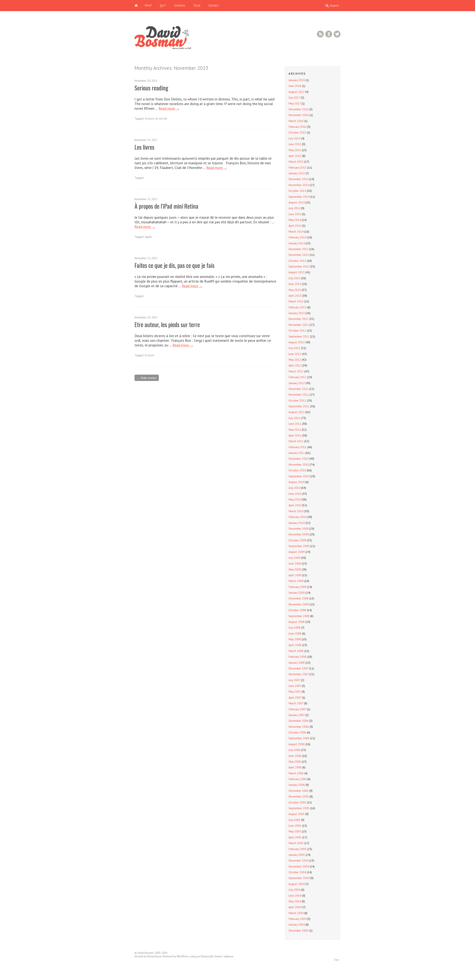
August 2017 (296, 92)
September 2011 (299, 406)
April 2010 (295, 505)
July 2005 (294, 820)
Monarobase (154, 956)
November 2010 (299, 464)
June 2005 (295, 825)
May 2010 (295, 499)
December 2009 (299, 528)
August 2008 (297, 622)
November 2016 (299, 115)
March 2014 (296, 231)
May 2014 (295, 220)
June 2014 (295, 214)
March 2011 (296, 441)
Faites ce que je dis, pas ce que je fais (174, 265)
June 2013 (295, 284)
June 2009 (295, 563)
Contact (213, 5)
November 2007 (299, 674)
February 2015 (298, 167)
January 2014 (297, 243)
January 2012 (297, 383)
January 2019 (297, 80)
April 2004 (295, 907)
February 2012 (298, 377)
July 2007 (294, 680)
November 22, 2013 (146, 258)
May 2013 (295, 290)
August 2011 (297, 412)
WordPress (183, 956)
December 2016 (299, 109)
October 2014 (297, 191)
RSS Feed (320, 34)
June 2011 (295, 423)
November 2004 (299, 866)
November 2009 (299, 534)
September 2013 (299, 266)
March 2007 (296, 703)
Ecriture (149, 118)
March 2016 (296, 121)
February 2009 (298, 587)
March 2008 (296, 651)
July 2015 (294, 138)
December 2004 (299, 860)
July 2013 (294, 278)
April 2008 (295, 645)
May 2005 (295, 831)
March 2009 (296, 581)
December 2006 (299, 721)
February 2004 (298, 919)
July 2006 (294, 750)
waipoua (228, 956)
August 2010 (297, 482)
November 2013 (299, 255)
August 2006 (297, 744)
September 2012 (299, 336)
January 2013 (297, 313)
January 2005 (297, 855)
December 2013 (299, 249)
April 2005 (295, 837)
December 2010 (299, 458)
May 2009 (295, 569)
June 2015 (295, 144)
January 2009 (297, 592)
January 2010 (297, 523)
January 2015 (297, 173)
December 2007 (298, 668)
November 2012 (299, 325)
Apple (148, 237)
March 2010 (296, 511)
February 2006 (298, 779)
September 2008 (299, 616)
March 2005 (296, 843)
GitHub (328, 34)
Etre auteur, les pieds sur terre (167, 324)
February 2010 (298, 517)
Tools (196, 5)
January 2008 (297, 662)
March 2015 (296, 161)
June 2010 (295, 493)
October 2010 (297, 470)
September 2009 (299, 546)
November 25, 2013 (146, 140)
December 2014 (299, 179)
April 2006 (295, 767)
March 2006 (296, 773)
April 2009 (295, 575)
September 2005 (299, 808)
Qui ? (163, 5)
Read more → (169, 108)
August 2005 (297, 814)
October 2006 (297, 732)
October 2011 (297, 400)
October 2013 (297, 260)
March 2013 (296, 301)
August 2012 (297, 342)
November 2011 (299, 394)
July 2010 (294, 488)
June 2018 (295, 86)
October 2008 (297, 610)
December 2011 (299, 389)
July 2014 (294, 208)
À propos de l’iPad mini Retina (166, 206)
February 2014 (298, 237)
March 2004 (296, 913)
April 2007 (295, 697)
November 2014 (299, 185)
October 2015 (297, 132)
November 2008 (299, 604)
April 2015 (295, 156)
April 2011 (295, 435)
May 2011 (295, 429)
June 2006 (295, 756)
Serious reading (151, 87)
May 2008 (295, 639)
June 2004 (295, 895)
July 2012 (294, 348)
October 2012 (297, 330)
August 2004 (297, 884)
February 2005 (298, 849)
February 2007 (297, 709)
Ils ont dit (161, 118)
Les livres (144, 147)
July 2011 (294, 418)
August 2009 (297, 552)
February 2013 (298, 307)
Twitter (337, 34)
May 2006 (295, 761)
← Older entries (147, 378)
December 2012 (299, 319)
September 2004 (299, 878)
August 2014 (297, 202)
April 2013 (295, 295)
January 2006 (297, 785)
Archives (179, 5)
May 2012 (295, 359)
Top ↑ (337, 959)
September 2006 (299, 738)
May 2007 (295, 691)
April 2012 (295, 365)
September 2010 (299, 476)
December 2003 (299, 930)
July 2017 (294, 97)
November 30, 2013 (146, 80)
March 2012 (296, 371)
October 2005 (297, 802)
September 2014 (299, 196)
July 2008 (294, 627)
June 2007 (295, 686)
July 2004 (294, 889)
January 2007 (297, 715)
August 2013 (297, 272)
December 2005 (299, 790)
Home (138, 5)
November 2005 (299, 796)
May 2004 (295, 901)
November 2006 (299, 726)
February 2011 (298, 447)
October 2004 (297, 872)
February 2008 (298, 656)
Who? (148, 5)
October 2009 (297, 540)
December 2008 (299, 598)
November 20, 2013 (146, 317)
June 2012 (295, 354)
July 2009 (294, 558)
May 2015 (295, 150)
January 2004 (297, 924)
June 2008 (295, 633)
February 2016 (298, 126)
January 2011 (297, 453)
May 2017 (295, 103)
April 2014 (295, 225)
